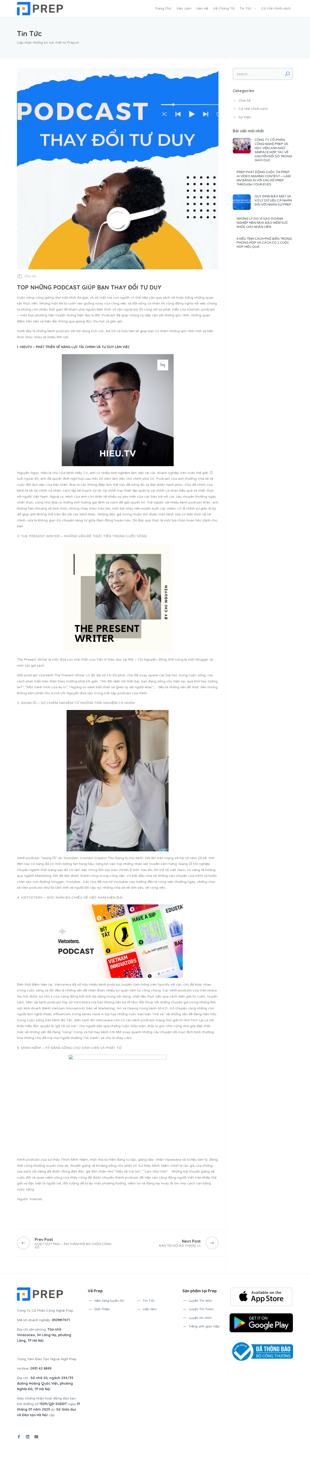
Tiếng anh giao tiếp (204, 1326)
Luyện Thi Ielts (200, 1301)
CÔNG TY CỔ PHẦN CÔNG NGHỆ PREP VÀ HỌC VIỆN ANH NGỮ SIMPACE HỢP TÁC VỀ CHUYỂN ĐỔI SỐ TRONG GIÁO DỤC (273, 150)
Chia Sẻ (30, 276)
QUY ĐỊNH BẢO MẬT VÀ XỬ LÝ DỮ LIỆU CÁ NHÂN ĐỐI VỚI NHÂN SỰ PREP (273, 200)
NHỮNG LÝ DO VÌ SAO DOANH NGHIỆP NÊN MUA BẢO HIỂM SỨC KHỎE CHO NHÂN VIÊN (262, 223)
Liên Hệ (202, 8)
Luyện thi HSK (200, 1318)
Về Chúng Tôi (224, 8)
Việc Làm (183, 8)
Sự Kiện (245, 117)
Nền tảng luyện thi (109, 1301)
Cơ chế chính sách (276, 8)
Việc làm (149, 1309)
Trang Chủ (163, 8)
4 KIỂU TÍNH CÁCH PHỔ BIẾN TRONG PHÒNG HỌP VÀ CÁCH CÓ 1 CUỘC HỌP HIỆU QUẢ (264, 243)
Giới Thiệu (102, 1309)
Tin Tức (246, 8)
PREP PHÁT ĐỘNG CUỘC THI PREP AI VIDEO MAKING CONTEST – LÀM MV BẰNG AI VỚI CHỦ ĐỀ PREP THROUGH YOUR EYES (264, 178)
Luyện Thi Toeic (201, 1309)
